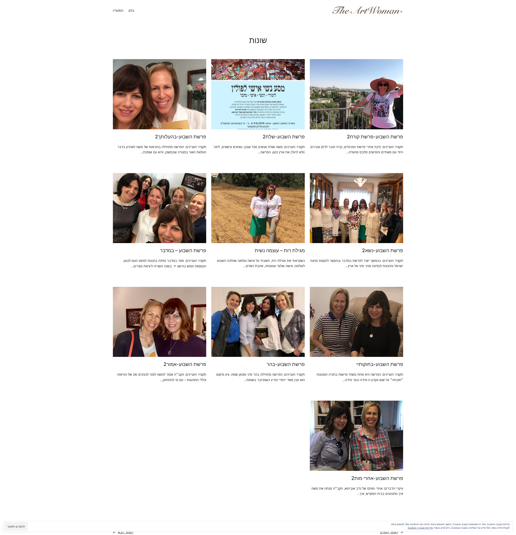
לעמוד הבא (123, 532)
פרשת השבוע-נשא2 (382, 250)
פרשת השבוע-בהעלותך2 (180, 136)
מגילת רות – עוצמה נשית (280, 250)
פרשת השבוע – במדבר (183, 250)
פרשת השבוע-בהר (286, 364)
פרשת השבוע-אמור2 (184, 364)
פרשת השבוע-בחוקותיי (379, 364)
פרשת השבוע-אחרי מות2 (377, 478)
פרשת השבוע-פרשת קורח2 (375, 136)
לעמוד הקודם (391, 532)
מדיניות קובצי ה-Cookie (420, 527)
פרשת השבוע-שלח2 (284, 136)
